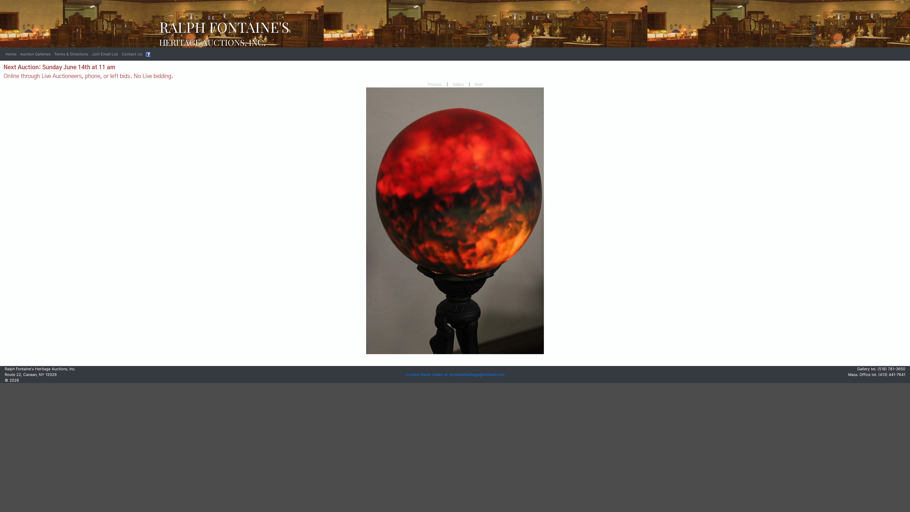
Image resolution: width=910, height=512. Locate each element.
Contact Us (132, 54)
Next (479, 85)
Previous (435, 85)
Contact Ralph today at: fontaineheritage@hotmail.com (455, 374)
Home (11, 54)
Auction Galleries (35, 54)
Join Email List (105, 54)
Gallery (458, 85)
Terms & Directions (71, 54)
